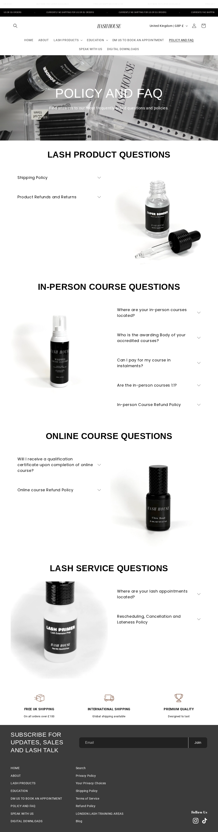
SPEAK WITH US (22, 813)
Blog (79, 821)
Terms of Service (87, 798)
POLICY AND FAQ (23, 806)
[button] (15, 25)
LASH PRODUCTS (23, 783)
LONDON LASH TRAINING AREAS (99, 813)
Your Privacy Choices (91, 783)
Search (81, 768)
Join (197, 742)
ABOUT (16, 775)
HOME (15, 768)
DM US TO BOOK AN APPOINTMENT (36, 798)
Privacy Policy (86, 775)
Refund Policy (86, 806)
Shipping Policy (87, 791)
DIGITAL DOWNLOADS (26, 821)
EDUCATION (19, 791)
